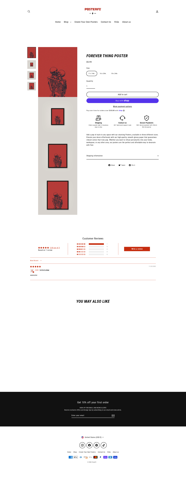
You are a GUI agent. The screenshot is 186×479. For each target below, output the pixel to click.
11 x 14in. (91, 73)
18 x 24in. (114, 73)
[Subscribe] (113, 415)
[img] (35, 267)
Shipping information (94, 156)
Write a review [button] (137, 249)
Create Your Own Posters (86, 22)
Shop (66, 22)
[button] (81, 244)
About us (126, 22)
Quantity (89, 81)
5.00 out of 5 (55, 248)
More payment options (122, 106)
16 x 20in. (103, 73)
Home (57, 22)
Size (88, 68)
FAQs (116, 22)
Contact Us (106, 22)
